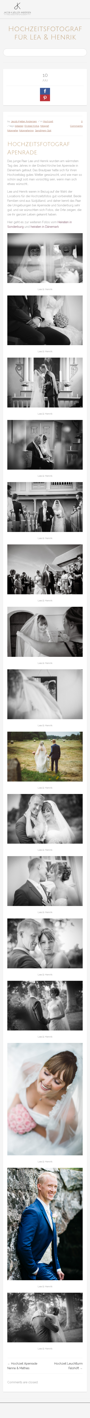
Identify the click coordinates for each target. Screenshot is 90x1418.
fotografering (26, 130)
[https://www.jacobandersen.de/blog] (17, 9)
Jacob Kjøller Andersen (24, 121)
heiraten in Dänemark (45, 226)
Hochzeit (48, 121)
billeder (19, 125)
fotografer (12, 130)
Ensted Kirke (31, 125)
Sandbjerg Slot (43, 130)
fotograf (44, 125)
